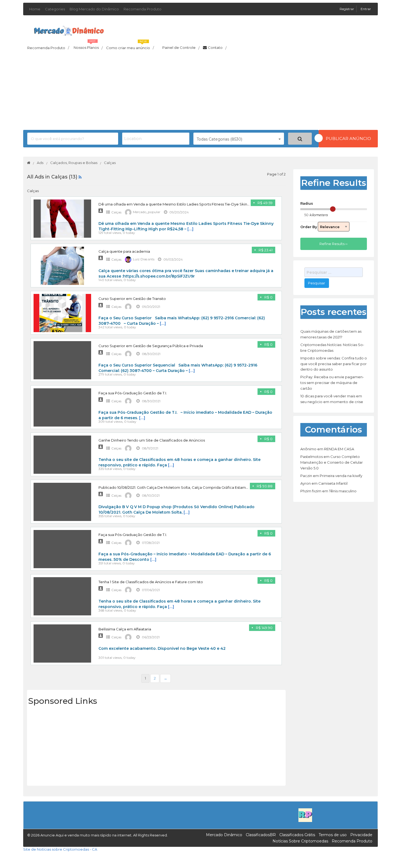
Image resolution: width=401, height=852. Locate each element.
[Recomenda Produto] (305, 815)
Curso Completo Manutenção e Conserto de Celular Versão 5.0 (331, 462)
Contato (217, 47)
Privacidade (361, 834)
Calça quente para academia (124, 251)
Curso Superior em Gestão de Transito (132, 298)
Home (34, 9)
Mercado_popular (146, 212)
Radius (306, 203)
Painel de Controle (180, 47)
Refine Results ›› (333, 244)
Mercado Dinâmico (224, 834)
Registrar (347, 9)
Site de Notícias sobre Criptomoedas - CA (60, 849)
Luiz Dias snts (143, 259)
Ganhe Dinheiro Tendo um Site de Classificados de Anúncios (151, 440)
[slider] (333, 209)
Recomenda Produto (142, 9)
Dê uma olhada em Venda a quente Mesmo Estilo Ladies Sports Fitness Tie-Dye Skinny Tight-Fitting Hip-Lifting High (199, 204)
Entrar (366, 9)
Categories (55, 9)
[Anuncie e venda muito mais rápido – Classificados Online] (69, 30)
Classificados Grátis (297, 834)
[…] (190, 229)
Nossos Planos (88, 46)
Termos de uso (333, 834)
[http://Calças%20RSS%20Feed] (80, 177)
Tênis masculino (343, 491)
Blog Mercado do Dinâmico (94, 9)
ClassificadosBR (261, 834)
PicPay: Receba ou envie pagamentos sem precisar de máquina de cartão (332, 383)
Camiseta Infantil (333, 483)
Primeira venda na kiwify (341, 475)
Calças (116, 212)
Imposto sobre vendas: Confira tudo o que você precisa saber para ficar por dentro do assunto (333, 364)
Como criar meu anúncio (130, 46)
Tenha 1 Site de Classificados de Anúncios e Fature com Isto (150, 582)
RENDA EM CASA (339, 449)
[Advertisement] (200, 91)
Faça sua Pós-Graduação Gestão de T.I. (132, 393)
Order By (309, 227)
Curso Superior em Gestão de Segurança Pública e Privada (150, 346)
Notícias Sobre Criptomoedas (300, 841)
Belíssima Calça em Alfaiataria (124, 629)
